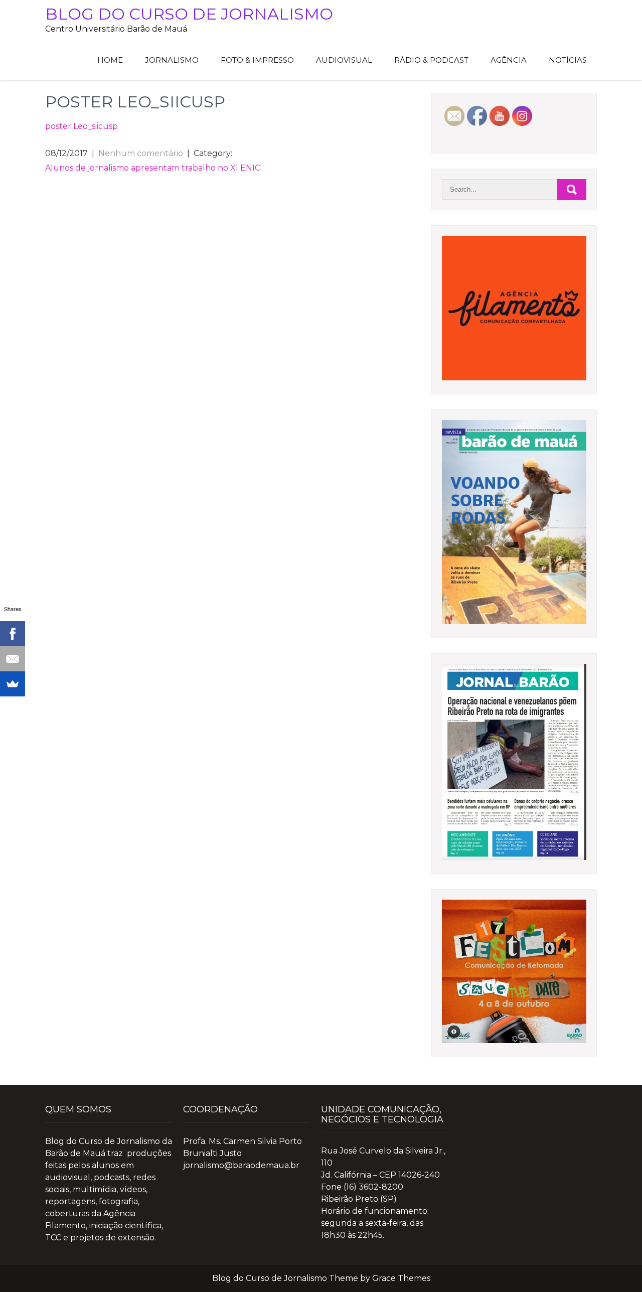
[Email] (12, 658)
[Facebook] (12, 633)
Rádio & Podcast (431, 60)
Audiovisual (344, 60)
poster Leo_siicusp (81, 126)
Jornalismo (172, 60)
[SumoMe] (12, 683)
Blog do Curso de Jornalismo (189, 14)
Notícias (568, 60)
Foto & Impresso (257, 60)
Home (110, 60)
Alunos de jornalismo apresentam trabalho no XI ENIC (152, 168)
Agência (509, 60)
